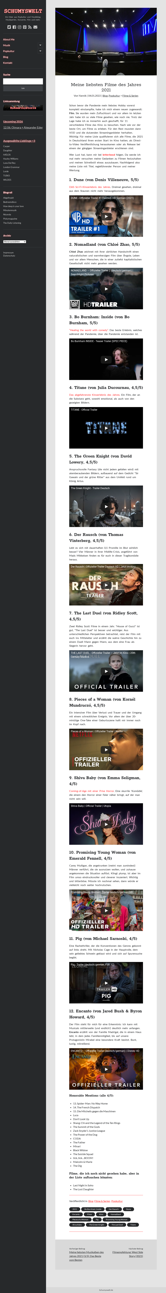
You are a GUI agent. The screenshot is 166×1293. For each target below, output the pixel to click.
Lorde (6, 171)
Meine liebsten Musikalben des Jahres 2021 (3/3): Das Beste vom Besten (86, 1256)
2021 (74, 1209)
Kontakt (7, 62)
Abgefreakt (8, 197)
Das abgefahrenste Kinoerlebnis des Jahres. (94, 394)
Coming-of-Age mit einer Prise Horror (91, 790)
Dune (128, 1209)
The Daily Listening (12, 223)
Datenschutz (9, 256)
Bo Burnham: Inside (92, 1209)
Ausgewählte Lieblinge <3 (19, 140)
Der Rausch (114, 1209)
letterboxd (109, 154)
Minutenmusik (10, 210)
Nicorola (7, 214)
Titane (133, 1224)
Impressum (8, 252)
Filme (89, 1214)
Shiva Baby (77, 1224)
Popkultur (8, 51)
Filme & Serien (130, 95)
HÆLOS (7, 154)
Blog (5, 56)
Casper (6, 146)
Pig (97, 1219)
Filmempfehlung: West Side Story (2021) (128, 1254)
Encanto (76, 1214)
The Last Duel (117, 1224)
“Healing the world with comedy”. (88, 330)
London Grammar (11, 167)
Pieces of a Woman (80, 1219)
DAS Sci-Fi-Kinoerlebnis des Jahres (89, 186)
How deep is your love (13, 206)
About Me (8, 39)
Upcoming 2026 (13, 121)
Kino (101, 1214)
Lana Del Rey (9, 163)
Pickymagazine (10, 218)
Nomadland (116, 1214)
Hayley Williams (10, 158)
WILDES (7, 179)
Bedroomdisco (9, 202)
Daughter (7, 150)
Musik (6, 45)
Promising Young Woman (116, 1219)
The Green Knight (96, 1224)
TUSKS (6, 175)
